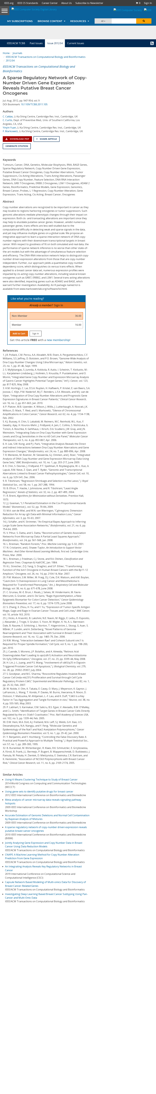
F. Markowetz (10, 131)
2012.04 (10, 60)
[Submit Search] (143, 21)
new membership (58, 340)
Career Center (50, 3)
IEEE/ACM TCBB (16, 43)
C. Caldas (8, 116)
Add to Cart (19, 333)
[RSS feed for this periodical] (152, 43)
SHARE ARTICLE (48, 139)
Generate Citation (16, 146)
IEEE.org (9, 3)
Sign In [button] (148, 3)
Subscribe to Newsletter (89, 3)
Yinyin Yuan (9, 127)
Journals (17, 53)
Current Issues (75, 43)
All (102, 21)
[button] (138, 3)
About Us (66, 3)
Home (6, 53)
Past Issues (36, 43)
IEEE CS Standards (27, 3)
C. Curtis (7, 120)
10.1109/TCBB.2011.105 (34, 104)
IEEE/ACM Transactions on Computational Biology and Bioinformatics (45, 57)
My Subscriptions (20, 21)
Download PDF (19, 139)
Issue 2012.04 (55, 43)
